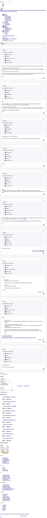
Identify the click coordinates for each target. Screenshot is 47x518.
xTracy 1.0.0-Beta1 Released (8, 438)
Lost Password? (26, 385)
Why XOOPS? (8, 17)
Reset (7, 384)
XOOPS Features (8, 18)
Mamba (7, 238)
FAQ (4, 468)
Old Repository (8, 29)
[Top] (43, 78)
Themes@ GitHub (6, 477)
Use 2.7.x (33, 251)
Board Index (7, 23)
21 (9, 359)
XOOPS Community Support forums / (10, 38)
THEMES (6, 26)
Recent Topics (7, 24)
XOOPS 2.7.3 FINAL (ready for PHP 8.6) (9, 406)
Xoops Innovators (6, 460)
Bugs (43, 251)
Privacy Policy (8, 514)
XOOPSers (5, 461)
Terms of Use (2, 514)
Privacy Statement (8, 20)
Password (2, 381)
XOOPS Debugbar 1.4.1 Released (8, 429)
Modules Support (23, 10)
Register (6, 33)
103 (9, 212)
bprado (7, 208)
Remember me (4, 383)
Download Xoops (6, 475)
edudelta (7, 92)
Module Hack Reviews (4, 11)
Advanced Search (3, 392)
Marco (7, 267)
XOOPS (5, 15)
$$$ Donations (5, 494)
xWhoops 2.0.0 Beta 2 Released (8, 433)
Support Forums (6, 479)
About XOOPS (8, 16)
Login (6, 32)
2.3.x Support (5, 39)
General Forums (10, 10)
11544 (10, 242)
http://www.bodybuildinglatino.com (21, 220)
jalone (7, 355)
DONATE (42, 250)
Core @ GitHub (6, 484)
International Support (42, 10)
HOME (5, 14)
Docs (37, 251)
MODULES (6, 27)
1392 (9, 60)
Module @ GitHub (8, 28)
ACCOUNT (6, 31)
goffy (9, 403)
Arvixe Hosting (18, 514)
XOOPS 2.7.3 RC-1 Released (7, 424)
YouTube (4, 508)
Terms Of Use (7, 19)
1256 (9, 271)
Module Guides (5, 470)
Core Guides (5, 469)
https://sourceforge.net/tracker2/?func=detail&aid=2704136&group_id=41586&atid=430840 (18, 337)
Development (35, 10)
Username (2, 378)
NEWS (5, 25)
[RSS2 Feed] (25, 514)
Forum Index (4, 10)
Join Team (4, 495)
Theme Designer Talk (13, 11)
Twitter (4, 510)
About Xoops (5, 457)
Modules (40, 251)
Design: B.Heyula (23, 515)
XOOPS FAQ (6, 30)
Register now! (20, 385)
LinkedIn (4, 506)
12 (9, 96)
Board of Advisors (6, 459)
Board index (5, 37)
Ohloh (4, 509)
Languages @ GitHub (7, 478)
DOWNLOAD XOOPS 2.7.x (9, 35)
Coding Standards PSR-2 (7, 489)
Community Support (16, 10)
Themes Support (30, 10)
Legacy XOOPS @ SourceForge (9, 488)
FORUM (5, 22)
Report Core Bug (6, 500)
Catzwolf (7, 56)
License (6, 21)
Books (4, 467)
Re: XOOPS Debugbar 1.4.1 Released (9, 401)
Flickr (4, 507)
